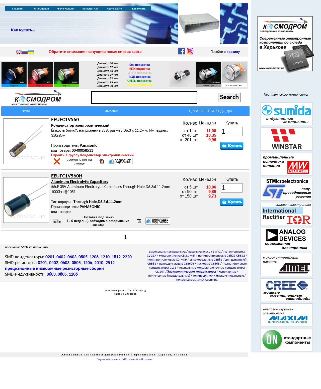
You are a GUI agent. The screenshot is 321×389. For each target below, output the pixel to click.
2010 (98, 263)
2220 (127, 257)
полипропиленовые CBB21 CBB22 (221, 255)
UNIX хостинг (128, 359)
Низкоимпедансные (230, 275)
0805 (83, 257)
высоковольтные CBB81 (206, 259)
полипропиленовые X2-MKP (167, 259)
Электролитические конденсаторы (191, 271)
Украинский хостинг (107, 359)
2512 (110, 263)
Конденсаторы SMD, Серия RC (197, 279)
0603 (71, 257)
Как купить (139, 8)
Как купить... (23, 30)
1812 (116, 257)
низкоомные (48, 268)
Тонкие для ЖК (203, 275)
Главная (17, 8)
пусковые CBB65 (208, 263)
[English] (19, 52)
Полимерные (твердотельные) (169, 275)
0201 (49, 257)
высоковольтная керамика (167, 251)
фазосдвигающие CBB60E (176, 263)
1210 (105, 257)
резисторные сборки (83, 268)
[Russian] (25, 52)
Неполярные (227, 271)
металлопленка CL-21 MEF (177, 255)
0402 (60, 257)
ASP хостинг (145, 359)
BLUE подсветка (139, 77)
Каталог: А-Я (90, 8)
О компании (41, 8)
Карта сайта (114, 8)
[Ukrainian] (31, 52)
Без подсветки (139, 65)
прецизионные (20, 268)
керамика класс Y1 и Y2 (204, 251)
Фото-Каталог (65, 8)
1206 (94, 257)
